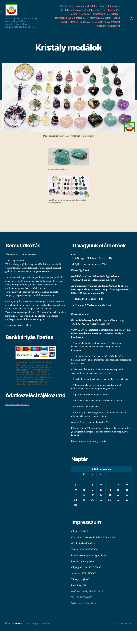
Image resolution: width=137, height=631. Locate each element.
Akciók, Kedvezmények (108, 22)
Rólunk (117, 18)
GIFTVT (19, 623)
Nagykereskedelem (100, 18)
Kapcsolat (85, 22)
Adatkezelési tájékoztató (17, 404)
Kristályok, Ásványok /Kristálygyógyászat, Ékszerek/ (89, 10)
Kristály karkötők (109, 6)
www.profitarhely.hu (87, 603)
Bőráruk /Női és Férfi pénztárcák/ (88, 14)
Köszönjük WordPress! (39, 623)
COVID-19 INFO (69, 22)
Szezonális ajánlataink (109, 25)
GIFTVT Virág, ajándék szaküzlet (77, 6)
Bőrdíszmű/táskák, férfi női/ (70, 18)
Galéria (114, 14)
